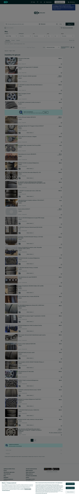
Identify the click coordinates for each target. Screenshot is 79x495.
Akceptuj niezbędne (70, 487)
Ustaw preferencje (70, 491)
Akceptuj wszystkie (70, 483)
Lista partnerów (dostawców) (41, 493)
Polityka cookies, (28, 489)
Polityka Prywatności (6, 490)
